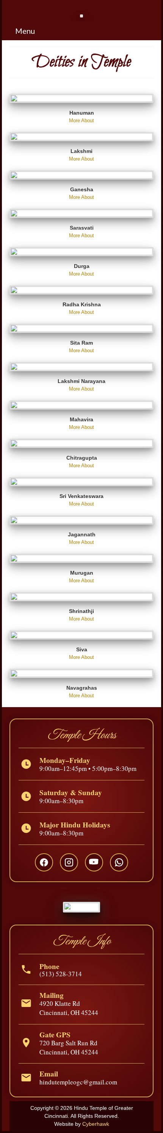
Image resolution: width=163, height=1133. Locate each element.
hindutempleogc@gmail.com (78, 1082)
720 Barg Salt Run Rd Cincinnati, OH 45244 (68, 1047)
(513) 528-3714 (60, 973)
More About (81, 120)
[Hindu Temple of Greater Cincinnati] (81, 13)
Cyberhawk (95, 1124)
